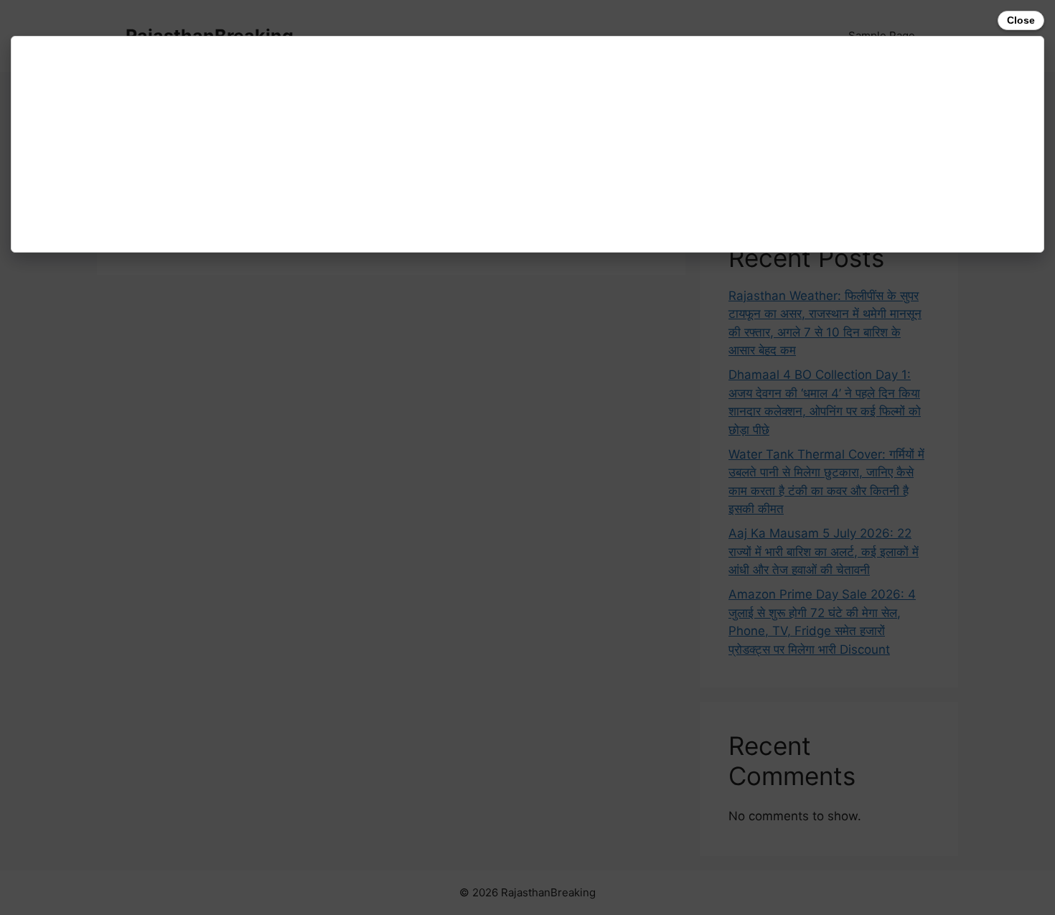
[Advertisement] (449, 144)
